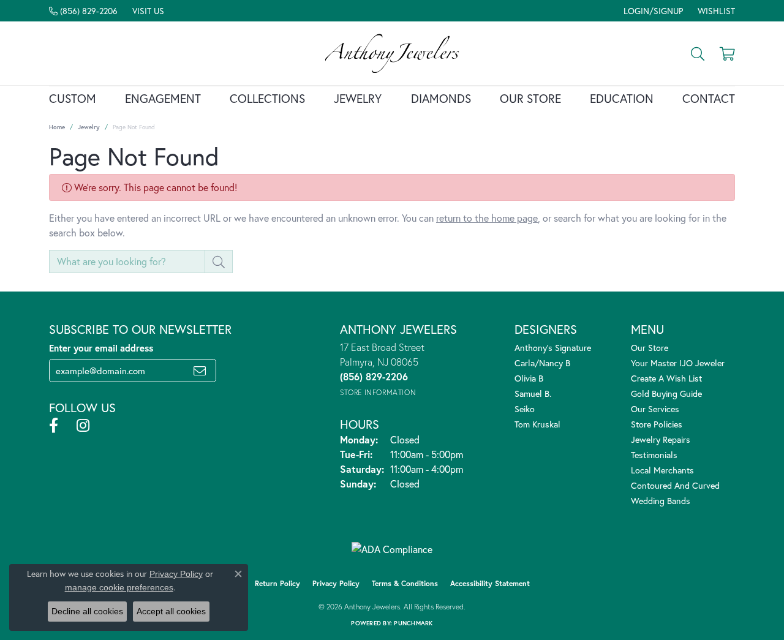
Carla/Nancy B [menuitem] (542, 363)
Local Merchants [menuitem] (662, 470)
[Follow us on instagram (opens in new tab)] (83, 425)
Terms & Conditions (405, 583)
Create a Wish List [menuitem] (666, 378)
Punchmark (413, 623)
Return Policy (277, 583)
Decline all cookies (87, 611)
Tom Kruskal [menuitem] (537, 424)
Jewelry (358, 98)
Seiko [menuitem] (524, 409)
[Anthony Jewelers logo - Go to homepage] (391, 53)
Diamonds (441, 98)
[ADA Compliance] (392, 549)
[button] (652, 10)
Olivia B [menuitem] (528, 378)
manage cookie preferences (119, 587)
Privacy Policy (336, 583)
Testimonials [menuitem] (654, 455)
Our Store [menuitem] (649, 347)
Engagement (163, 98)
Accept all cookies (171, 611)
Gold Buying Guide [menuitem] (666, 393)
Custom (72, 98)
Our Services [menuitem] (655, 409)
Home (57, 127)
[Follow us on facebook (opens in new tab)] (53, 425)
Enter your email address (101, 348)
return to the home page (487, 217)
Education (622, 98)
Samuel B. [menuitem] (532, 393)
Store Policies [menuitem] (656, 424)
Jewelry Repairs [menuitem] (660, 439)
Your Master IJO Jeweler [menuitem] (678, 363)
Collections (267, 98)
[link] (83, 10)
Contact (708, 98)
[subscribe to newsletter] (200, 371)
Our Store (530, 98)
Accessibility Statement (490, 583)
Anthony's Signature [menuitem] (552, 347)
